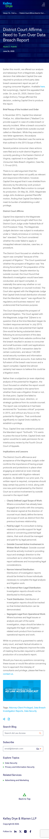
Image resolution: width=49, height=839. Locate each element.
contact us (8, 674)
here (42, 86)
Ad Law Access (15, 13)
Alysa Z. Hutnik (10, 46)
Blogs (10, 13)
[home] (8, 5)
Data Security (30, 711)
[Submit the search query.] (40, 733)
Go (37, 748)
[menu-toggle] (43, 4)
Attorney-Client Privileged (21, 707)
